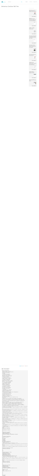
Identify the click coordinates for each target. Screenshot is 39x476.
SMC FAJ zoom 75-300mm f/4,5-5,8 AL (32, 11)
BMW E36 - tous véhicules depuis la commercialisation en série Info (32, 20)
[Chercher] (22, 2)
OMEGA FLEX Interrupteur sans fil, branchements (32, 63)
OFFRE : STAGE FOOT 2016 (31, 28)
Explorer (27, 1)
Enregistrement (35, 1)
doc (4, 2)
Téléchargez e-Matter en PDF (31, 72)
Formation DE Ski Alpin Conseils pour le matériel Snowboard (32, 47)
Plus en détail (33, 16)
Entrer (31, 1)
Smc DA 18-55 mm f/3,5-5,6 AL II (32, 55)
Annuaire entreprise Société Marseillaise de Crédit (32, 37)
